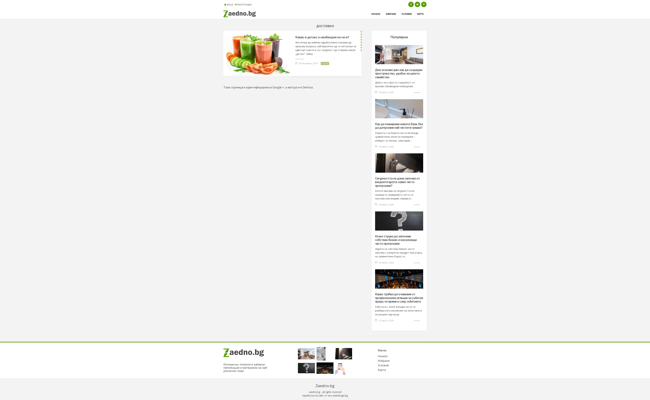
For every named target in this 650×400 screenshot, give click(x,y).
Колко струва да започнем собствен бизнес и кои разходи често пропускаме (396, 239)
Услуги (325, 63)
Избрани (391, 13)
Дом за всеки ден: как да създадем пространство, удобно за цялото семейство (398, 73)
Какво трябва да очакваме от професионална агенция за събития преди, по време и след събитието (399, 297)
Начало (375, 13)
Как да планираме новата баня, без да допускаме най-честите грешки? (399, 126)
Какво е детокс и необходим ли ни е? (322, 37)
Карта (420, 13)
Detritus (307, 87)
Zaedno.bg (325, 385)
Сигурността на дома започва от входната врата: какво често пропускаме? (397, 182)
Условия (407, 13)
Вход (230, 4)
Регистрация (244, 4)
